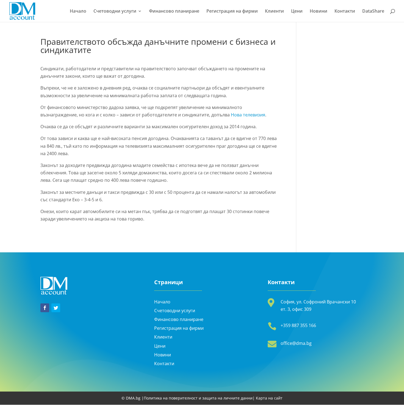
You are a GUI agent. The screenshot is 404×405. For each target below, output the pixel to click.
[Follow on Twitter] (55, 307)
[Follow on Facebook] (44, 307)
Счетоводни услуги (114, 11)
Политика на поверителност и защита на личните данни (198, 398)
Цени (297, 11)
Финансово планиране (174, 11)
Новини (318, 11)
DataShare (373, 11)
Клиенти (274, 11)
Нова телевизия (248, 115)
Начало (78, 11)
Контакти (344, 11)
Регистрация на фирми (232, 11)
